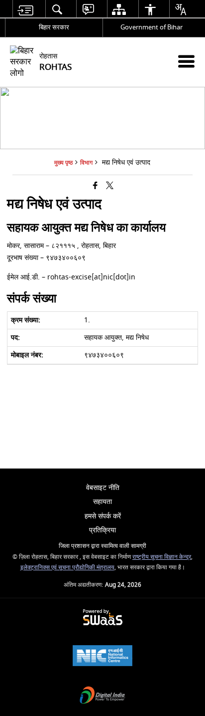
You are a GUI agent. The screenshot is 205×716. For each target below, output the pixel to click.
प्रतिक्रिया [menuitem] (102, 530)
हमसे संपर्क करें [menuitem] (103, 516)
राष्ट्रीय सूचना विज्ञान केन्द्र (161, 557)
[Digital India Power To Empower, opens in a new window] (102, 696)
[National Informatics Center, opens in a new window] (102, 657)
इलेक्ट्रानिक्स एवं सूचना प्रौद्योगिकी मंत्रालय (67, 567)
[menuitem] (25, 9)
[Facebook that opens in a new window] (95, 186)
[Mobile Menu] (186, 61)
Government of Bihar (151, 27)
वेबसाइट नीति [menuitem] (102, 487)
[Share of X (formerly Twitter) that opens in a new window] (109, 186)
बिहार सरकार (54, 27)
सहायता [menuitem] (102, 501)
